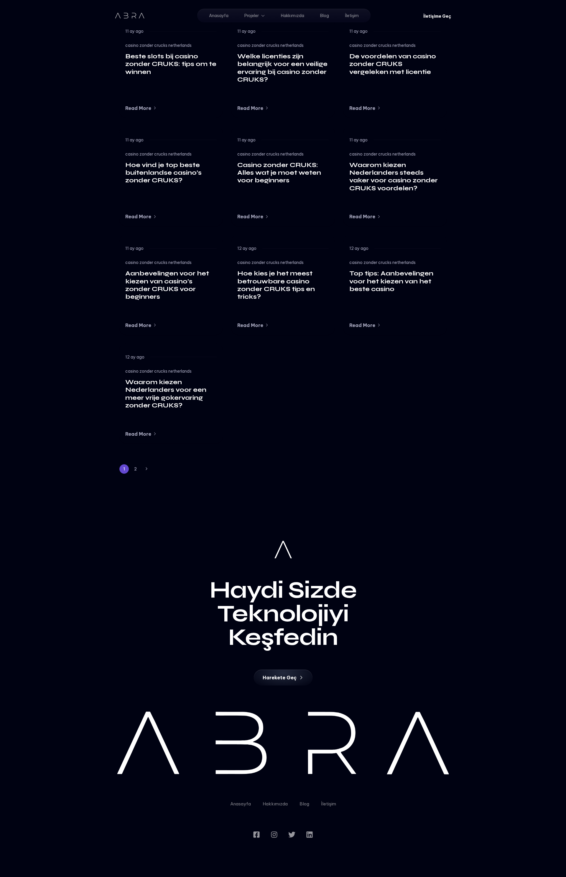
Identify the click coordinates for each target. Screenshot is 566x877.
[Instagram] (274, 835)
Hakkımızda (292, 16)
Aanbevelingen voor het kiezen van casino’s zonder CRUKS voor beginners (167, 285)
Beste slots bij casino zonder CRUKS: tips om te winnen (170, 64)
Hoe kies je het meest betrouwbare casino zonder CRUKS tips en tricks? (276, 285)
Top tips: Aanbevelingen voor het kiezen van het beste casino (391, 281)
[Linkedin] (309, 835)
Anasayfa (218, 16)
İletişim (352, 16)
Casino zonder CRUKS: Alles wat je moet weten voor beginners (279, 172)
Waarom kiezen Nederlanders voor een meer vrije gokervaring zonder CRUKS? (165, 393)
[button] (437, 16)
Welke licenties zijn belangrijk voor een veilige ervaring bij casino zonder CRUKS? (282, 67)
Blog (324, 16)
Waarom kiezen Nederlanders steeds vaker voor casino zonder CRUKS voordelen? (393, 176)
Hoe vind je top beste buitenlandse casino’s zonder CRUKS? (163, 172)
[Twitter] (292, 835)
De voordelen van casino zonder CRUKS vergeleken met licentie (392, 64)
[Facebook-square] (256, 835)
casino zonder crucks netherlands (158, 45)
